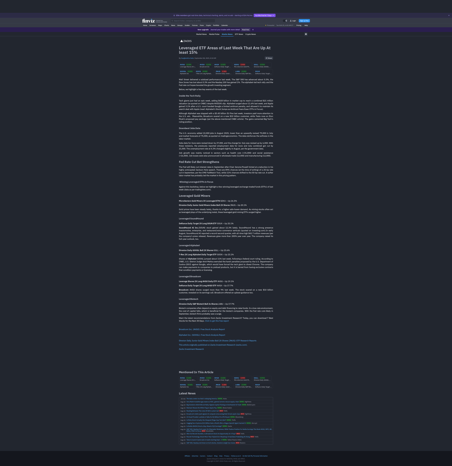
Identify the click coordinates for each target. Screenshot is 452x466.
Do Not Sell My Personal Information (255, 456)
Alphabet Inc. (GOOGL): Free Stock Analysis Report (202, 335)
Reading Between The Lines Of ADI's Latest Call (202, 411)
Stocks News (227, 34)
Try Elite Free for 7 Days (263, 15)
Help (306, 25)
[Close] (449, 15)
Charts (166, 25)
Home (145, 25)
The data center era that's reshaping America (201, 399)
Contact (209, 456)
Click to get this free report (217, 321)
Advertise (195, 456)
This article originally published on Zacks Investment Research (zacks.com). (213, 345)
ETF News (239, 34)
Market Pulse (214, 34)
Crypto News (250, 34)
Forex (202, 25)
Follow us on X (236, 456)
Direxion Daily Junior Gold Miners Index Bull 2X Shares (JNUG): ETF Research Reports (217, 340)
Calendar (224, 25)
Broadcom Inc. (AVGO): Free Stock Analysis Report (202, 329)
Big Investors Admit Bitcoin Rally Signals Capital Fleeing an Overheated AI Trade (213, 405)
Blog (215, 456)
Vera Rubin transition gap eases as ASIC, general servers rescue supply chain (212, 402)
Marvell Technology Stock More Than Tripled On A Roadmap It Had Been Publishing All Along (218, 437)
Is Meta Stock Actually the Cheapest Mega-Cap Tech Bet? (206, 420)
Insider (187, 25)
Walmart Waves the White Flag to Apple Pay (201, 408)
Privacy (226, 456)
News (173, 25)
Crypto (208, 25)
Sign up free (304, 21)
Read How (245, 30)
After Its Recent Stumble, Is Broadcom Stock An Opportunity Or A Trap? (211, 434)
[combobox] (192, 21)
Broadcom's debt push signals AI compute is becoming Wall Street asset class (213, 414)
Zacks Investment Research (191, 349)
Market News (201, 34)
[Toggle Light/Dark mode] (285, 20)
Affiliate (187, 456)
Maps (160, 25)
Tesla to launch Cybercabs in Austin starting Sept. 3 (204, 440)
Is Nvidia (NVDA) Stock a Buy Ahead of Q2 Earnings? (204, 426)
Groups (179, 25)
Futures (195, 25)
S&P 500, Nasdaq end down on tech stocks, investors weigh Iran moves (210, 443)
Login (294, 21)
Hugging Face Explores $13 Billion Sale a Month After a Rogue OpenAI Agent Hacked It (216, 423)
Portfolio (216, 25)
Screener (152, 25)
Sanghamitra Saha (187, 58)
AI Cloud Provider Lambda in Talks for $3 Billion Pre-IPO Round (208, 417)
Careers (202, 456)
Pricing (298, 25)
